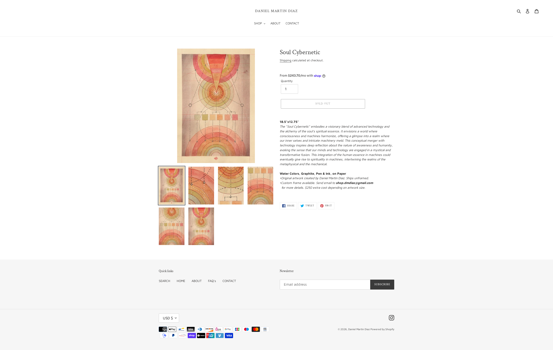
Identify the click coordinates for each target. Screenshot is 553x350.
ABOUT (197, 281)
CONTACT (229, 281)
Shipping (285, 60)
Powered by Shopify (382, 329)
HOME (181, 281)
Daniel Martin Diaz (276, 11)
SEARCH (164, 281)
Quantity (287, 81)
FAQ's (212, 281)
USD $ (168, 318)
